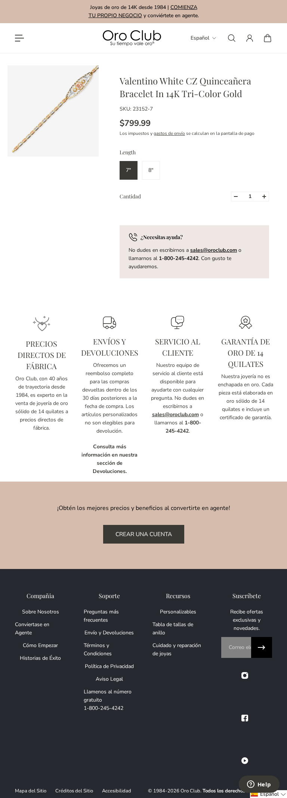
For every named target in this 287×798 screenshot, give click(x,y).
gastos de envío (169, 133)
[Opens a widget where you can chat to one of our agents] (259, 785)
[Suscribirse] (261, 647)
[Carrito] (268, 38)
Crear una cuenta (143, 534)
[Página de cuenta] (250, 38)
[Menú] (19, 38)
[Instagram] (245, 675)
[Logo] (132, 38)
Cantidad (130, 196)
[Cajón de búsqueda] (232, 38)
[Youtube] (245, 760)
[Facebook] (245, 718)
